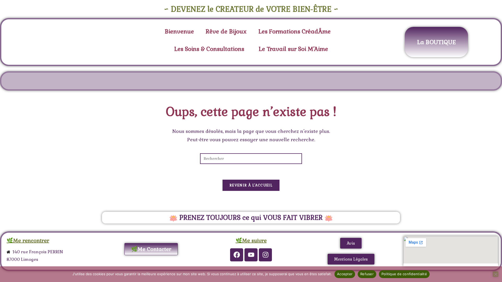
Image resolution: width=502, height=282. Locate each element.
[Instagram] (265, 254)
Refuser (367, 274)
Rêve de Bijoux (226, 31)
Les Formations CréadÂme (294, 31)
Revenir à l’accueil (251, 185)
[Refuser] (495, 274)
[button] (295, 31)
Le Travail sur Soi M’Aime (293, 48)
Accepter (344, 274)
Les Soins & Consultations (209, 48)
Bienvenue (179, 31)
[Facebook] (236, 254)
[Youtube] (251, 254)
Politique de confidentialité (404, 274)
